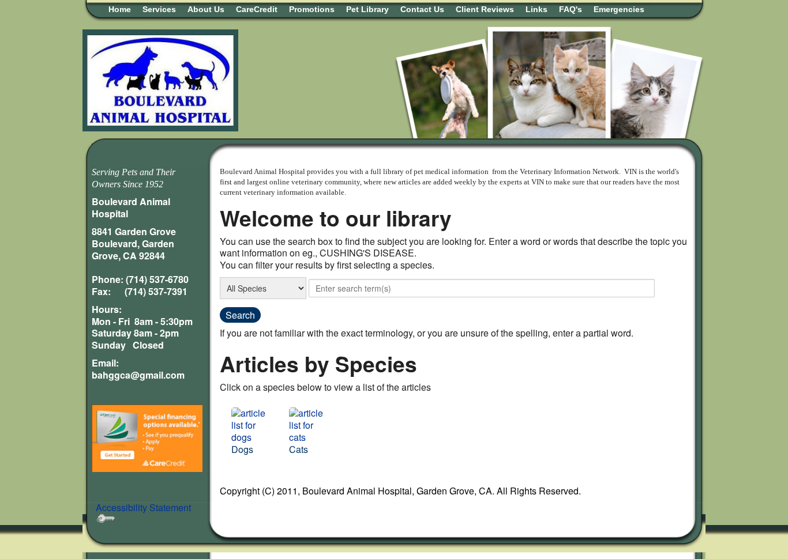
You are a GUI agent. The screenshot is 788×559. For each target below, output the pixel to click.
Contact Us (422, 9)
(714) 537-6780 (157, 279)
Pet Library (367, 9)
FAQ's (570, 9)
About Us (205, 9)
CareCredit (256, 9)
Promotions (312, 9)
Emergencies (619, 9)
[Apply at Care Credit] (147, 437)
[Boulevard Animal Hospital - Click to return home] (160, 79)
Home (119, 9)
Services (159, 9)
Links (536, 9)
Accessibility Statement (143, 507)
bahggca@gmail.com (138, 375)
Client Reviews (485, 9)
